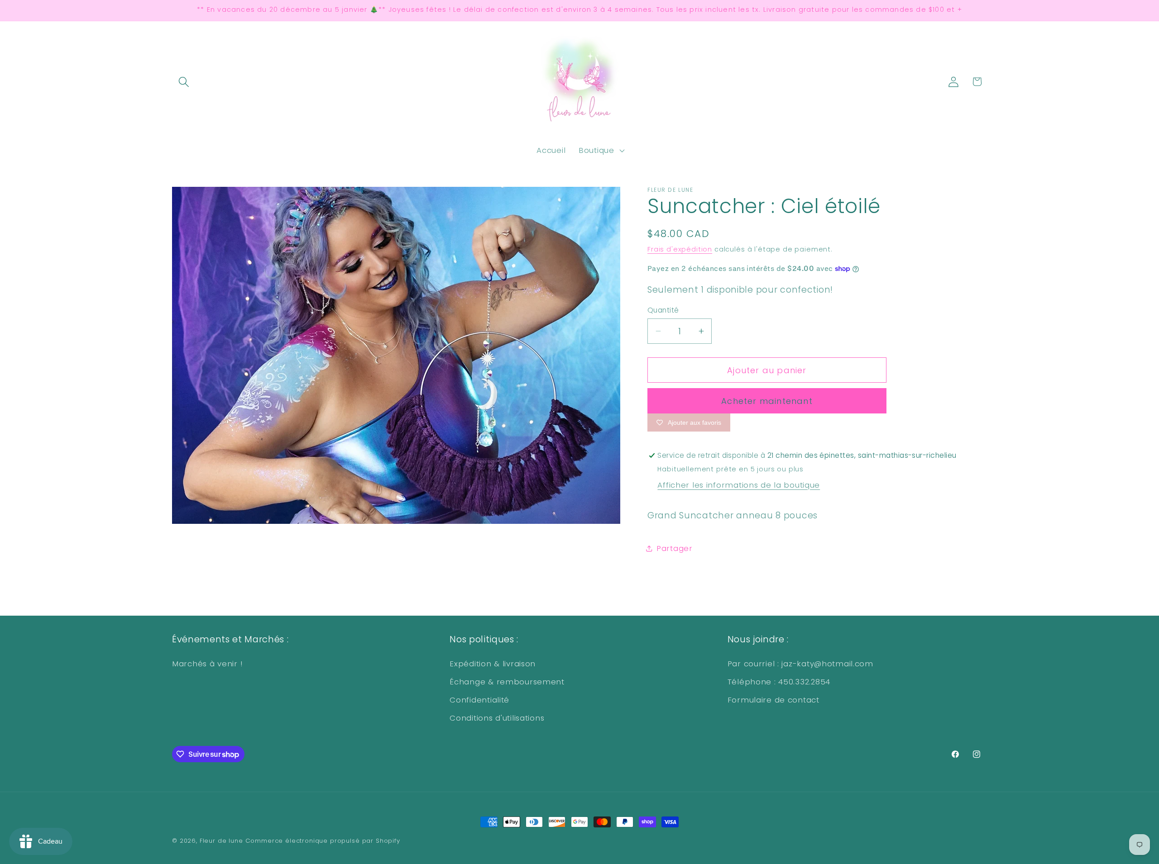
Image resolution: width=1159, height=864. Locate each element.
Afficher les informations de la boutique (738, 484)
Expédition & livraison (493, 663)
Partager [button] (674, 548)
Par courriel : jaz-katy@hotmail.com (800, 663)
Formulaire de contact (773, 699)
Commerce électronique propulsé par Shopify (322, 840)
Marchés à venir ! (207, 663)
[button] (184, 82)
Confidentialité (479, 699)
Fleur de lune (221, 840)
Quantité (663, 310)
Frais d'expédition (679, 249)
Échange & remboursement (507, 681)
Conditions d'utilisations (497, 717)
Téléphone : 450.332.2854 (779, 681)
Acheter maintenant (767, 401)
